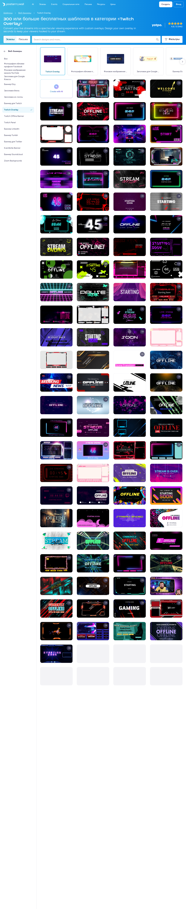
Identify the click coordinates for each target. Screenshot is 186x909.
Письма (23, 39)
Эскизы (10, 39)
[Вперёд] (182, 61)
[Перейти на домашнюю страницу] (12, 4)
